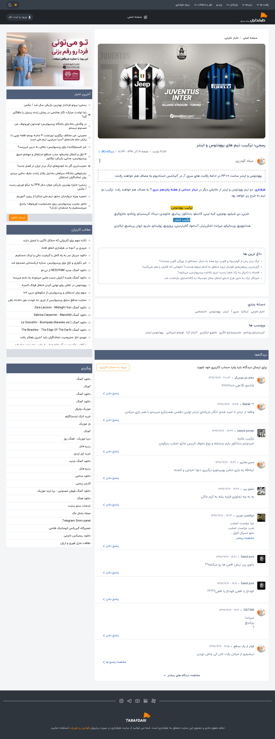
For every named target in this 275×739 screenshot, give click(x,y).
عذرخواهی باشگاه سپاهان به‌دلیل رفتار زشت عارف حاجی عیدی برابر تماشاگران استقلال (48, 175)
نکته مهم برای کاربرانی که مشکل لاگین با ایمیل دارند (55, 240)
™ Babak (248, 404)
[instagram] (121, 700)
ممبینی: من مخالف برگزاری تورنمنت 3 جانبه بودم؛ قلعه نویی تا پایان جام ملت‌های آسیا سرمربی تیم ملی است (49, 137)
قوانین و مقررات (79, 728)
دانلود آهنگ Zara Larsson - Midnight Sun (60, 308)
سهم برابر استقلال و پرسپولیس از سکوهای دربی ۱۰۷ (55, 293)
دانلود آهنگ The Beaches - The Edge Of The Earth (54, 330)
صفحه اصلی (134, 17)
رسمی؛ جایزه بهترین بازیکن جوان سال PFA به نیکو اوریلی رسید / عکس (48, 187)
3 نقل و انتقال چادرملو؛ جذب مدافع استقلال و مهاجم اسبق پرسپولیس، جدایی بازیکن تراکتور (51, 156)
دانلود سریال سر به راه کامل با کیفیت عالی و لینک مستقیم (51, 255)
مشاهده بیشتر (245, 538)
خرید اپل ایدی (82, 454)
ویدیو (219, 4)
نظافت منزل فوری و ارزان (75, 543)
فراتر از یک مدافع (244, 646)
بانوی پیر (248, 489)
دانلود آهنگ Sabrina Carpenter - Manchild (60, 315)
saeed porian (245, 431)
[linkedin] (145, 700)
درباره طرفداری (183, 4)
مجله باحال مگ (81, 513)
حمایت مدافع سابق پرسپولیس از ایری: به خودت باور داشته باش (47, 300)
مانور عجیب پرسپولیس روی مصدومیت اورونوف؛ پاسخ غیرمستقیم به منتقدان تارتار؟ (53, 206)
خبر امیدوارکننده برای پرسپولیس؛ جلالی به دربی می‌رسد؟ (52, 147)
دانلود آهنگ (83, 379)
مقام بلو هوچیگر (244, 378)
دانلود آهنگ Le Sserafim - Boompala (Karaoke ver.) (54, 322)
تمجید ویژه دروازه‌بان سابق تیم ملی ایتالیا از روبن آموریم (52, 196)
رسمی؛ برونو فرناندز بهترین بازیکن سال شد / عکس (55, 105)
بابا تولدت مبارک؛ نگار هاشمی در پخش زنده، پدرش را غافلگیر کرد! (50, 114)
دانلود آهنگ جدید (80, 461)
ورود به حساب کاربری (113, 367)
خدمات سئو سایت (79, 506)
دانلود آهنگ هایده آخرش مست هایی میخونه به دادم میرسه (50, 278)
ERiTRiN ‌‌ (248, 610)
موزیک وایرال (83, 409)
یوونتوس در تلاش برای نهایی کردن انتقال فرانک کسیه (54, 285)
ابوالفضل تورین (245, 516)
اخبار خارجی (231, 38)
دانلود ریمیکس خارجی (77, 536)
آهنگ (87, 387)
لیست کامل (18, 217)
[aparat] (153, 700)
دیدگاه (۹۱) (107, 152)
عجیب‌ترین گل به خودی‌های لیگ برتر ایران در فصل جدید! (52, 166)
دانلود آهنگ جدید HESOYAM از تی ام (64, 270)
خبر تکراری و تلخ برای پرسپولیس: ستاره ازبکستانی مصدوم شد (49, 263)
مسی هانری (247, 462)
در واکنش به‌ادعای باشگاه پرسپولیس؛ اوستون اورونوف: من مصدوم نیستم (50, 126)
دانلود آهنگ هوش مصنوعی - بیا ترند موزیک (64, 491)
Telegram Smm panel (76, 521)
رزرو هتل (85, 446)
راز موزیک (85, 424)
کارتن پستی (83, 483)
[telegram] (129, 700)
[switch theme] (12, 4)
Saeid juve (247, 557)
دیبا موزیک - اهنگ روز (77, 439)
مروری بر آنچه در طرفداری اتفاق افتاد (64, 248)
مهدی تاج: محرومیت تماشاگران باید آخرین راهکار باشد (53, 337)
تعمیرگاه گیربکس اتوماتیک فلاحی (70, 528)
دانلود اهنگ (84, 498)
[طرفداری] (225, 17)
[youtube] (137, 700)
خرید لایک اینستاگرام (78, 416)
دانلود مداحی (83, 476)
